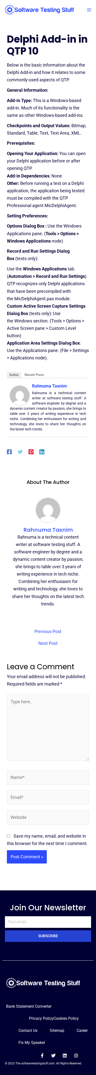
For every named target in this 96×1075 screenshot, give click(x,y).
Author (14, 375)
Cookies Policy (66, 1018)
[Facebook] (9, 451)
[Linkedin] (41, 451)
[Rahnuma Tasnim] (20, 395)
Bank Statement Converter (28, 1006)
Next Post (48, 643)
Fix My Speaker (31, 1042)
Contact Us (27, 1030)
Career (82, 1030)
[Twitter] (20, 451)
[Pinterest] (31, 451)
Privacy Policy (41, 1018)
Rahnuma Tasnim (49, 385)
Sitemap (57, 1030)
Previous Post (47, 631)
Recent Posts (34, 375)
